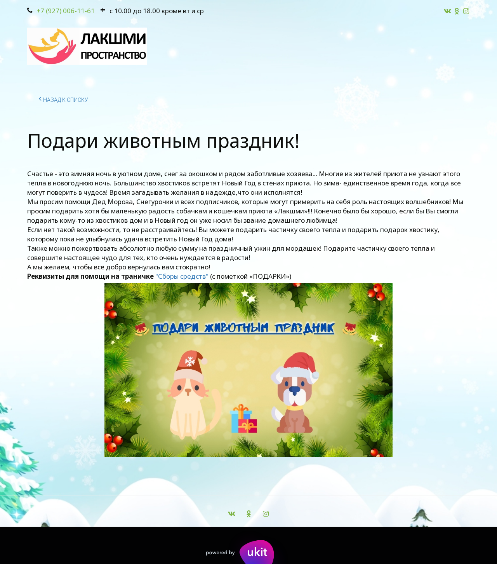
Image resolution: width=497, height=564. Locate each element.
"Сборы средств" (182, 276)
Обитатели (76, 46)
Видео (328, 46)
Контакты (212, 46)
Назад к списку (65, 100)
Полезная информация (395, 46)
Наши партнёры (273, 46)
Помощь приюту (145, 46)
